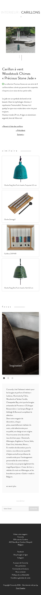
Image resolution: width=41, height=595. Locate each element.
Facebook (20, 551)
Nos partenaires (20, 566)
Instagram (20, 558)
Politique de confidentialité (20, 575)
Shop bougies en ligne (20, 554)
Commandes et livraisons (20, 569)
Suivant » (20, 134)
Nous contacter (20, 572)
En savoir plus (11, 486)
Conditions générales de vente (20, 578)
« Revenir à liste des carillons (12, 126)
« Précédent (20, 130)
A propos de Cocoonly (20, 563)
